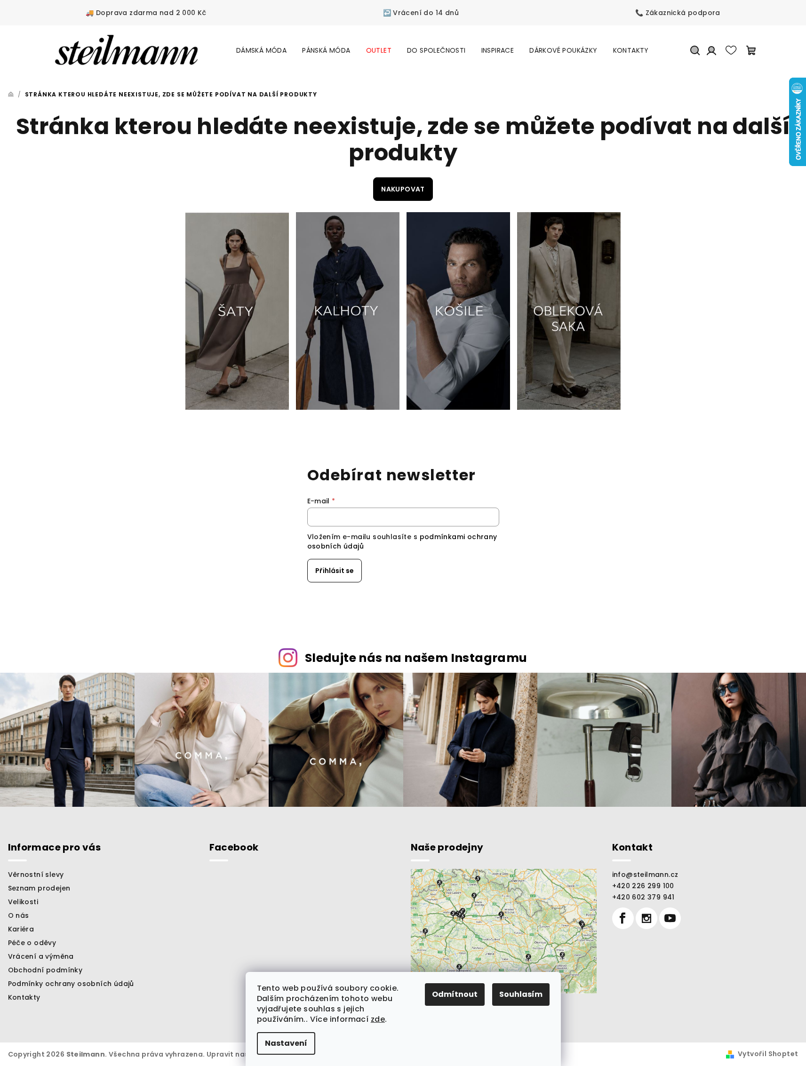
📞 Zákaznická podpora (677, 12)
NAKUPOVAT (403, 189)
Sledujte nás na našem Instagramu (416, 658)
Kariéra (21, 929)
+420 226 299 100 (643, 886)
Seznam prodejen (39, 888)
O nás (18, 915)
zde (378, 1019)
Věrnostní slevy (36, 874)
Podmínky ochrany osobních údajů (71, 983)
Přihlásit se (334, 570)
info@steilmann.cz (645, 874)
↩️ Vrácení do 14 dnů (421, 12)
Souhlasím (521, 994)
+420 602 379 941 (643, 897)
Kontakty (24, 997)
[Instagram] (646, 918)
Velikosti (23, 902)
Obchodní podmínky (45, 970)
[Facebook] (623, 918)
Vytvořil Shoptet (768, 1053)
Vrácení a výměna (41, 956)
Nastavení (286, 1043)
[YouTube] (670, 918)
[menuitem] (261, 50)
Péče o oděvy (32, 942)
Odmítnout (455, 994)
